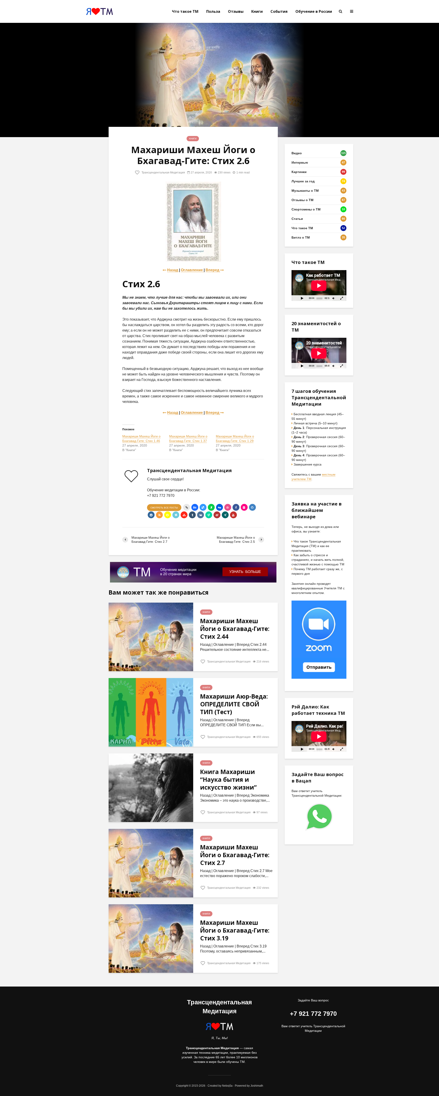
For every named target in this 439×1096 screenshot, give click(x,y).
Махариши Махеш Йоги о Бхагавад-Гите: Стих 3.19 (234, 930)
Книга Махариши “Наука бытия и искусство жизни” (228, 779)
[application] (319, 285)
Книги (257, 11)
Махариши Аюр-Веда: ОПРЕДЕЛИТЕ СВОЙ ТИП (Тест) (234, 704)
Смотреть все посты (164, 507)
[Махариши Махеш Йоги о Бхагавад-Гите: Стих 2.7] (151, 863)
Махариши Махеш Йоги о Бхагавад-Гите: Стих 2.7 (234, 855)
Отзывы (236, 11)
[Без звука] (333, 298)
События (279, 11)
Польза (213, 11)
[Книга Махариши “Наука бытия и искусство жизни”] (151, 788)
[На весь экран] (341, 298)
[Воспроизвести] (302, 298)
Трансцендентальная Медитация (163, 172)
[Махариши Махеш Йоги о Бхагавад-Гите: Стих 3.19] (151, 938)
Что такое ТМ (185, 11)
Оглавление (192, 270)
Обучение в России (313, 11)
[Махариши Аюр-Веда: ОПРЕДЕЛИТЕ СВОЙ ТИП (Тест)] (151, 712)
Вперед (213, 270)
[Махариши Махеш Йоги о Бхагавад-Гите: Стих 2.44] (151, 637)
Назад (172, 270)
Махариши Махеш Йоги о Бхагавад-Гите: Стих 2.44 (234, 628)
